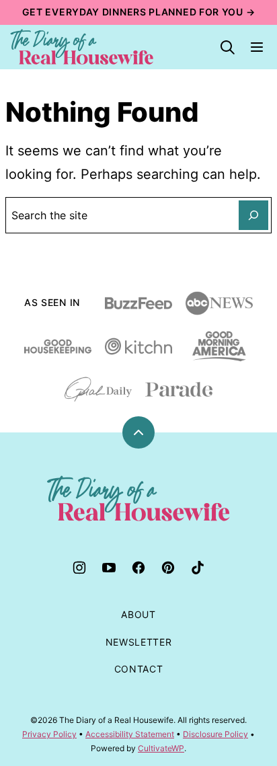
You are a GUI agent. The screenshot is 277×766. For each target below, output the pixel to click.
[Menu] (257, 47)
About (138, 614)
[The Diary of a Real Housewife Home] (82, 47)
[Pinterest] (168, 567)
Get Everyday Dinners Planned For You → (138, 11)
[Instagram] (79, 567)
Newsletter (139, 642)
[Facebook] (138, 567)
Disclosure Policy (215, 734)
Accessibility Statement (129, 734)
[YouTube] (109, 567)
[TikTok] (197, 567)
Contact (138, 669)
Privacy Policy (49, 734)
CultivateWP (161, 748)
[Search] (227, 47)
